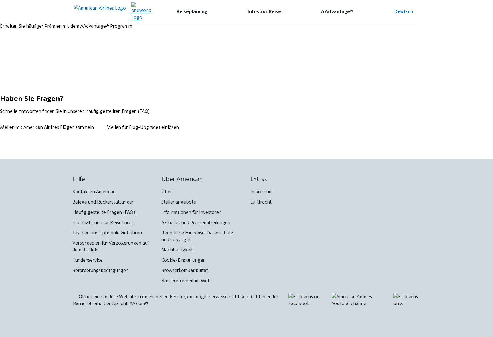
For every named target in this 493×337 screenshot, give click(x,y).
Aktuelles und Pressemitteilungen (195, 222)
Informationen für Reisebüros (103, 222)
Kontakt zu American (94, 191)
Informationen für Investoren (191, 212)
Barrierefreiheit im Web (186, 280)
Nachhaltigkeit (177, 250)
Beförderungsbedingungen (100, 270)
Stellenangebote (178, 202)
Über (166, 191)
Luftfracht (261, 202)
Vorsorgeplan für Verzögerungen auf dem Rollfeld (110, 246)
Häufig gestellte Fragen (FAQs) (104, 212)
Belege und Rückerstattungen (103, 202)
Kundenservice (87, 260)
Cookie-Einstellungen (183, 260)
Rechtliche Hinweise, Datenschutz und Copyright (197, 236)
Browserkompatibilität (184, 270)
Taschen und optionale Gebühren (107, 233)
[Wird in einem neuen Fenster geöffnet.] (141, 11)
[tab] (192, 11)
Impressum (261, 191)
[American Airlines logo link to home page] (99, 11)
